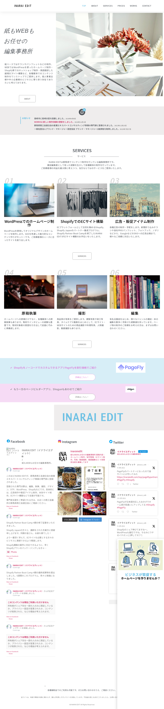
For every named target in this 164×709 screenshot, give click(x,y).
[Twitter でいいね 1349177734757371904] (128, 512)
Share (11, 508)
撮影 (82, 313)
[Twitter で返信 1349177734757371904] (118, 512)
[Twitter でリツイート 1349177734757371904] (123, 512)
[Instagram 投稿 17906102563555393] (69, 503)
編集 (135, 313)
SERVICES (107, 5)
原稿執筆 (29, 313)
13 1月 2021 (121, 498)
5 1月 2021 (121, 526)
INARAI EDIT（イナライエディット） (28, 468)
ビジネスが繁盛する (140, 576)
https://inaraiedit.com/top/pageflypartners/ (138, 476)
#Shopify (130, 479)
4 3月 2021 (121, 468)
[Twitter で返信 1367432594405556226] (118, 484)
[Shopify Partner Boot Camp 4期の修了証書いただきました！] (94, 478)
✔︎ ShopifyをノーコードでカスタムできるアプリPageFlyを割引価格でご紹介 (53, 367)
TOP (84, 5)
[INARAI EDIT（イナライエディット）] (12, 451)
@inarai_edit (141, 464)
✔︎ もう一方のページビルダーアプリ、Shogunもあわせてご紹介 (46, 389)
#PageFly (121, 479)
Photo (14, 551)
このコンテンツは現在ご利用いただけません (28, 602)
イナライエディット (126, 464)
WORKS (133, 5)
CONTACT (146, 5)
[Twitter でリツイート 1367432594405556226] (123, 484)
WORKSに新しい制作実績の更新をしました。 (60, 122)
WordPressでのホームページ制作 (29, 223)
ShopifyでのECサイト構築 (82, 221)
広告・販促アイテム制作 (134, 221)
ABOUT (94, 5)
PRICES (121, 5)
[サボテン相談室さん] (69, 478)
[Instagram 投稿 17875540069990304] (94, 503)
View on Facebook (12, 506)
